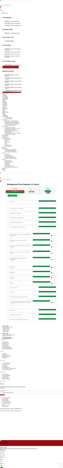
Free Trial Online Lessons (8, 61)
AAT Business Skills (7, 29)
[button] (32, 13)
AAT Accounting (6, 45)
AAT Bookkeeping (6, 17)
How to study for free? (8, 37)
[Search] (0, 6)
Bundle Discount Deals (8, 71)
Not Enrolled (15, 191)
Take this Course (47, 191)
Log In (48, 192)
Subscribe (2, 394)
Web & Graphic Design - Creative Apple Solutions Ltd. (11, 410)
